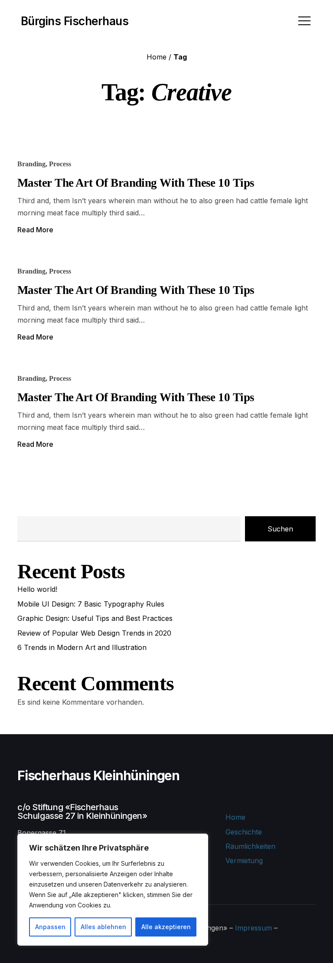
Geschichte (243, 832)
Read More (35, 229)
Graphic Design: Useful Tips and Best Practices (95, 618)
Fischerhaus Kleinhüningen (98, 775)
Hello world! (37, 589)
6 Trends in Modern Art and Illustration (82, 647)
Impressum (253, 927)
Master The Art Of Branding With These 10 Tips (136, 182)
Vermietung (244, 860)
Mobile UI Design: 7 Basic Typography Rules (90, 604)
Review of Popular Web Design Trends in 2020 (94, 633)
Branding (31, 164)
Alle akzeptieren (166, 926)
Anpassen (50, 926)
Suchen (280, 528)
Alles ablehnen (103, 926)
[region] (112, 890)
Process (60, 164)
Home (156, 57)
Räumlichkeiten (250, 846)
